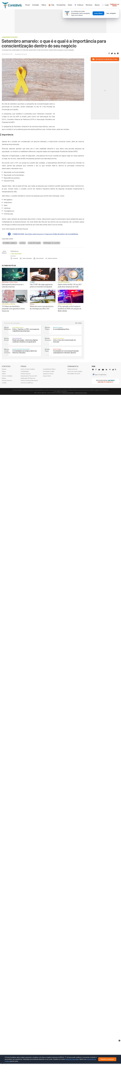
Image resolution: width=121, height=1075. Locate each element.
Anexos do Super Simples (74, 371)
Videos (4, 373)
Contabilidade (25, 371)
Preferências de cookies (81, 392)
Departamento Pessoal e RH (29, 376)
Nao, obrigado (111, 13)
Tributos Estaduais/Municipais (29, 380)
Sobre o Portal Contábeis (28, 369)
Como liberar (98, 13)
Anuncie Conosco (7, 380)
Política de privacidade (68, 392)
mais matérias (40, 258)
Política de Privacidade (72, 1059)
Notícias (4, 369)
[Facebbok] (96, 369)
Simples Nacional (72, 369)
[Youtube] (102, 370)
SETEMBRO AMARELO (10, 243)
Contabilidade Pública (49, 369)
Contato (4, 383)
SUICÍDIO (22, 243)
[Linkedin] (106, 369)
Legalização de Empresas (28, 378)
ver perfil (15, 258)
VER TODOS (78, 323)
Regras (4, 378)
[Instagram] (93, 369)
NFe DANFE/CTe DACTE (73, 373)
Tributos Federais (26, 373)
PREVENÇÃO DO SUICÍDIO (51, 243)
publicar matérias (52, 258)
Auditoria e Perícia (48, 373)
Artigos (4, 371)
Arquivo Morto (47, 376)
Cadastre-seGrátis (114, 4)
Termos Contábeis (7, 376)
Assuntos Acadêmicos (27, 383)
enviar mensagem (27, 258)
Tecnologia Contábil (48, 371)
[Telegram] (110, 370)
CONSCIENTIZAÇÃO (34, 243)
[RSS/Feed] (115, 369)
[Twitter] (99, 370)
